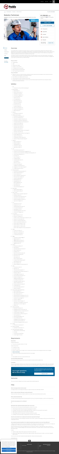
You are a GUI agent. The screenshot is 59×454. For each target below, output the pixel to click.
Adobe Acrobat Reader (16, 351)
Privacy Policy (31, 451)
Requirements (6, 51)
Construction (13, 11)
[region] (9, 446)
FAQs (5, 55)
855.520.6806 (6, 62)
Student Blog (48, 445)
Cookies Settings (8, 450)
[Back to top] (29, 444)
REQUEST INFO (51, 42)
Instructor (6, 53)
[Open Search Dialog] (53, 1)
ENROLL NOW (47, 22)
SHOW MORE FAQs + (14, 438)
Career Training (24, 445)
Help (39, 446)
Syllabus (13, 84)
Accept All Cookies (9, 448)
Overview (14, 48)
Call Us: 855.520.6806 (51, 11)
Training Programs (9, 11)
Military (40, 445)
